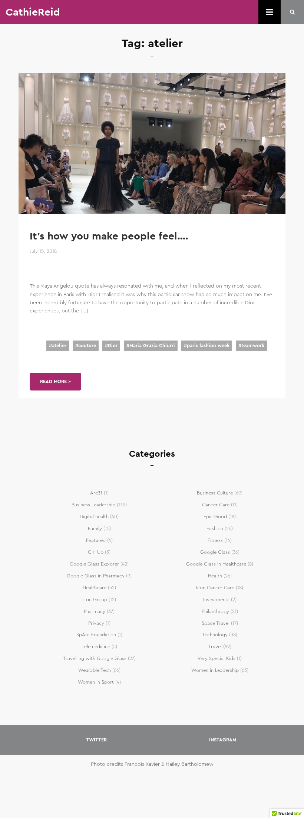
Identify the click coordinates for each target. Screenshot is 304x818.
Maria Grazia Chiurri (152, 345)
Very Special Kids (216, 658)
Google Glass (215, 552)
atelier (59, 345)
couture (87, 345)
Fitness (215, 540)
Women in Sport (96, 682)
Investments (216, 599)
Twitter (96, 740)
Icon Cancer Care (215, 587)
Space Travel (215, 623)
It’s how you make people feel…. (109, 236)
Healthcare (94, 587)
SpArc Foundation (96, 634)
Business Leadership (93, 505)
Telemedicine (96, 646)
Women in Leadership (215, 670)
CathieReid (33, 12)
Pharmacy (94, 611)
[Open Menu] (269, 12)
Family (95, 528)
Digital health (94, 516)
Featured (96, 540)
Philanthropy (215, 611)
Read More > (55, 381)
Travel (215, 646)
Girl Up (95, 552)
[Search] (292, 12)
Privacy (96, 623)
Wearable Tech (94, 670)
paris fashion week (208, 345)
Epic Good (215, 516)
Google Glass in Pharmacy (96, 576)
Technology (215, 634)
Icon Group (94, 599)
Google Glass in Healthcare (216, 564)
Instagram (222, 740)
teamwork (252, 345)
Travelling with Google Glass (94, 658)
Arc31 (96, 493)
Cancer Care (215, 505)
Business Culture (215, 493)
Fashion (214, 528)
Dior (113, 345)
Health (215, 576)
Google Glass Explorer (94, 564)
